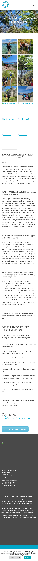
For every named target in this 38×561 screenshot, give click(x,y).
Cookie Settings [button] (15, 558)
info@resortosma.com (16, 418)
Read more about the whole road (15, 429)
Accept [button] (27, 558)
